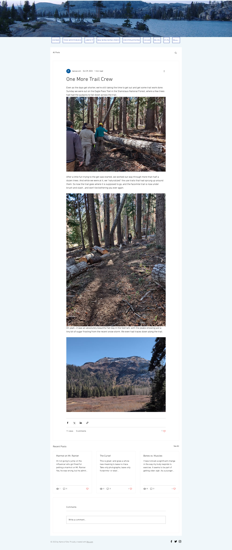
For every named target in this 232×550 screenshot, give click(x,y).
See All (176, 446)
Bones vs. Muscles (152, 456)
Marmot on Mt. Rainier (67, 456)
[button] (175, 53)
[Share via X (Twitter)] (74, 423)
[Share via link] (87, 423)
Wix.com (89, 542)
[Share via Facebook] (67, 423)
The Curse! (105, 456)
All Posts (56, 52)
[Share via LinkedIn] (80, 423)
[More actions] (164, 71)
